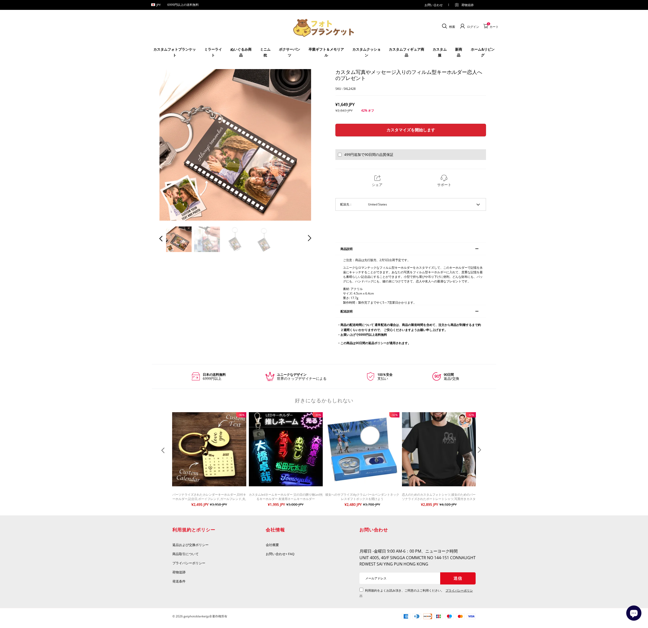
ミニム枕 (265, 52)
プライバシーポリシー (189, 563)
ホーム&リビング (483, 52)
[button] (171, 145)
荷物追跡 (467, 5)
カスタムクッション (366, 52)
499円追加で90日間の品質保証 (368, 154)
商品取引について (185, 554)
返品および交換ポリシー (190, 544)
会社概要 (272, 544)
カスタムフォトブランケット (174, 52)
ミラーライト (213, 52)
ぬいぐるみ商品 (241, 52)
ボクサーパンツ (289, 52)
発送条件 (179, 581)
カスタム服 (440, 52)
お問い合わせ (433, 5)
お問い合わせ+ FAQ (280, 554)
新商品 (458, 52)
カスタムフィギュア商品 (406, 52)
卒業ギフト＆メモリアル (326, 52)
